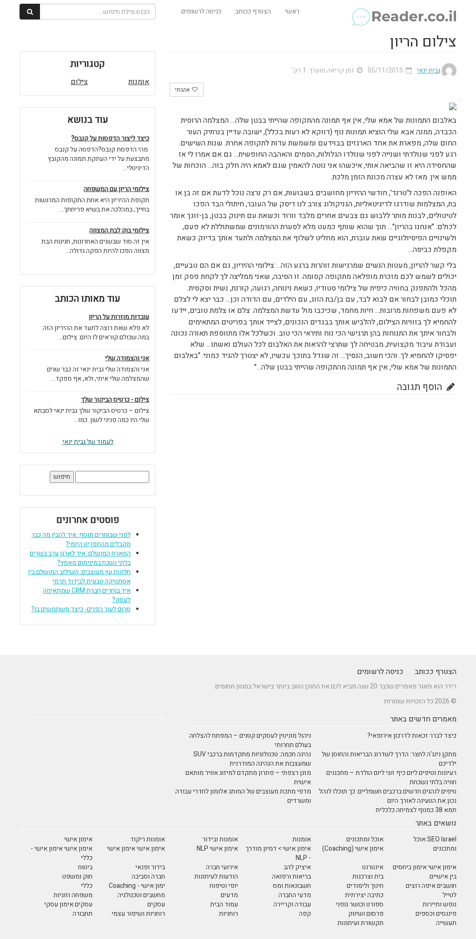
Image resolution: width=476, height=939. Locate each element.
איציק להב (297, 867)
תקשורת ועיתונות (360, 923)
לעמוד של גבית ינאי (87, 442)
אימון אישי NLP (217, 848)
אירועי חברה (222, 867)
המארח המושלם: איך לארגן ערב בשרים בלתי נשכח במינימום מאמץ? (80, 558)
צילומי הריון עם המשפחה (116, 189)
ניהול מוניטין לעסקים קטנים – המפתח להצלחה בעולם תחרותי (250, 740)
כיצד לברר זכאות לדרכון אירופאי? (411, 736)
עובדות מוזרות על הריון (119, 317)
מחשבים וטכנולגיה (141, 895)
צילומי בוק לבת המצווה (119, 230)
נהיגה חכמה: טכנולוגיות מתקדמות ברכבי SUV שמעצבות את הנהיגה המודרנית (252, 758)
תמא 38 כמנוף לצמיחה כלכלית (416, 810)
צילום (79, 81)
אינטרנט (372, 867)
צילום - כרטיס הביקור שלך (115, 399)
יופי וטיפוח (224, 886)
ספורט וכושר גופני (359, 904)
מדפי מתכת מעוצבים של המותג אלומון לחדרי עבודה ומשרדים (243, 796)
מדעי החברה (294, 895)
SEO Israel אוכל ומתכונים (434, 843)
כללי (87, 886)
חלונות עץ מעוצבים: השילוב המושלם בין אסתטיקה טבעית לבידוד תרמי (79, 576)
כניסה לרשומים (201, 11)
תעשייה (446, 923)
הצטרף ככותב (253, 11)
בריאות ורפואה (291, 876)
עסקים (156, 904)
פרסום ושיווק (365, 914)
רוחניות (228, 914)
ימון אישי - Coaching (137, 886)
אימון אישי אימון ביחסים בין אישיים (424, 871)
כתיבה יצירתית (364, 895)
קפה (305, 914)
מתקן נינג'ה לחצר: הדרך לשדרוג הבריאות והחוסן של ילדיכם (389, 758)
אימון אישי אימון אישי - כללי (62, 853)
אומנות (138, 81)
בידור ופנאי (150, 867)
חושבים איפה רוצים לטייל (431, 890)
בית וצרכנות (367, 876)
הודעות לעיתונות (216, 876)
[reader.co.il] (403, 11)
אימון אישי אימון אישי (136, 848)
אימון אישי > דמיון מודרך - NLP (278, 853)
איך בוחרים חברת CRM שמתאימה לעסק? (87, 595)
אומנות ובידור (220, 839)
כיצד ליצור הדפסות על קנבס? (110, 138)
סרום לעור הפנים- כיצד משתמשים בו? (81, 609)
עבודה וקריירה (292, 904)
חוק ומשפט (77, 876)
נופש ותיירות (439, 904)
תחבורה (83, 914)
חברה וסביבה (148, 876)
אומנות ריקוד (147, 839)
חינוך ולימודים (365, 886)
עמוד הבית (224, 904)
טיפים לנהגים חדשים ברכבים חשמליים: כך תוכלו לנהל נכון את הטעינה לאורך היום (387, 796)
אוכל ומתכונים (364, 839)
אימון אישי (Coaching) (352, 848)
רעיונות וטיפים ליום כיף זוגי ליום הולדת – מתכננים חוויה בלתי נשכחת (391, 777)
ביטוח (85, 867)
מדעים (229, 895)
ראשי (292, 11)
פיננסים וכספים (436, 914)
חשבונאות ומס (292, 886)
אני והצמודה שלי (127, 358)
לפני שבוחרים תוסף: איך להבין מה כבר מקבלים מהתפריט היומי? (81, 539)
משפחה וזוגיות (73, 895)
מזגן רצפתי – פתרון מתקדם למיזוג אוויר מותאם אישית (248, 777)
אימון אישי (78, 839)
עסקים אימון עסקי (68, 904)
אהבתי (183, 90)
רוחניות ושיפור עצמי (138, 914)
